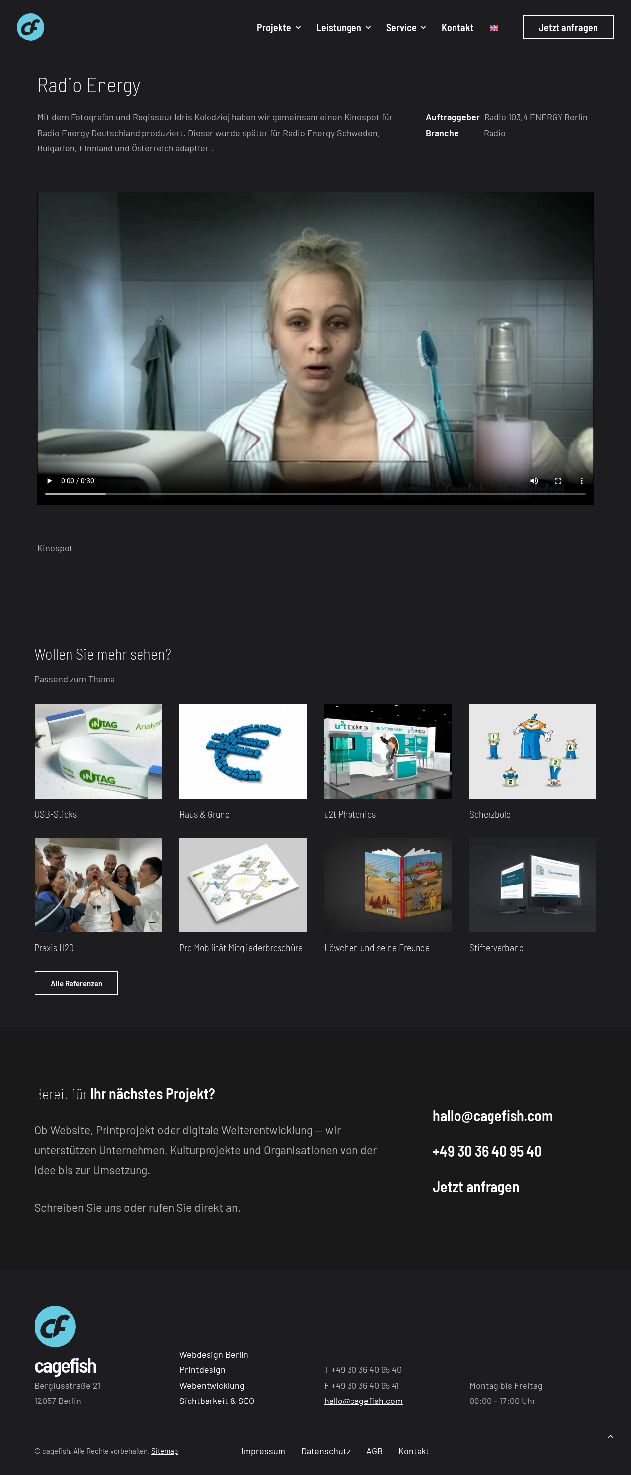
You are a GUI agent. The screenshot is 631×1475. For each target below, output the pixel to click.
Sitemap (164, 1450)
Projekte (274, 27)
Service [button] (401, 27)
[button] (98, 751)
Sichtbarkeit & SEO (216, 1400)
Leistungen (338, 27)
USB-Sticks (56, 814)
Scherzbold (490, 814)
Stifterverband (496, 947)
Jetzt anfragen (476, 1186)
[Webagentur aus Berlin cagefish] (30, 27)
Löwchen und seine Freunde (377, 947)
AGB (374, 1450)
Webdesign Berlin (213, 1354)
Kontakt (458, 27)
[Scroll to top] (610, 1434)
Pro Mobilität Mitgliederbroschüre (241, 947)
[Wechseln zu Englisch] (490, 28)
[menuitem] (279, 27)
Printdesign (202, 1369)
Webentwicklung (212, 1385)
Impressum (263, 1450)
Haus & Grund (204, 814)
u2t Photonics (350, 814)
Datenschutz (326, 1450)
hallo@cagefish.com (493, 1115)
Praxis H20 (54, 947)
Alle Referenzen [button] (76, 983)
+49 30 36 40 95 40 (487, 1151)
